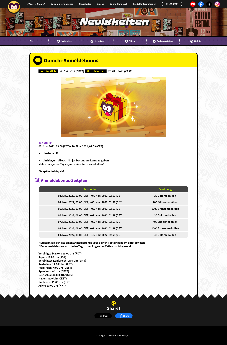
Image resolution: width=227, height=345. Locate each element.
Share (126, 315)
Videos (100, 4)
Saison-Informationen (62, 4)
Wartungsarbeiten (165, 41)
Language (173, 3)
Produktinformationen (144, 4)
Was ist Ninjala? (37, 3)
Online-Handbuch (118, 4)
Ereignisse (99, 41)
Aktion (132, 41)
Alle (31, 41)
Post (105, 315)
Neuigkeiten (85, 4)
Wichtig (197, 41)
